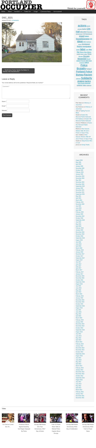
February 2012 (80, 391)
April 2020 (78, 210)
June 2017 (78, 264)
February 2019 (80, 228)
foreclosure (88, 34)
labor (82, 49)
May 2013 (78, 362)
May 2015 (78, 314)
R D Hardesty (79, 118)
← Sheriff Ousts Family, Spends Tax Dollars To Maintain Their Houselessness (16, 70)
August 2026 (79, 160)
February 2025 (80, 172)
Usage (36, 11)
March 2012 (79, 389)
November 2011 (80, 397)
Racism (88, 74)
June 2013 (78, 360)
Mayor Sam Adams (85, 52)
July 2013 (78, 357)
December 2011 (80, 395)
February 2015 (80, 320)
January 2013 (79, 369)
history (87, 36)
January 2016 (79, 298)
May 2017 (78, 266)
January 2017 (79, 274)
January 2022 (79, 188)
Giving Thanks (86, 144)
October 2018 (79, 236)
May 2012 (78, 385)
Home (3, 11)
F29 (84, 34)
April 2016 (78, 292)
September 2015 (80, 306)
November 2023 (80, 182)
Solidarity (86, 78)
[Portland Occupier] (48, 5)
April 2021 (78, 198)
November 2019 (80, 216)
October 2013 (79, 352)
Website (4, 110)
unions (79, 85)
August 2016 (79, 284)
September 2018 (80, 238)
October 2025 (79, 170)
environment (79, 34)
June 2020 (78, 208)
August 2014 (79, 332)
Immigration (86, 46)
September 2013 (80, 354)
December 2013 (80, 348)
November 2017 (80, 254)
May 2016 (78, 290)
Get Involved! (58, 11)
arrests (80, 29)
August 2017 (79, 260)
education (83, 32)
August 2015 (79, 308)
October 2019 (79, 218)
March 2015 (79, 318)
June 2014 (78, 336)
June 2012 (78, 383)
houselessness (82, 39)
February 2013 (80, 368)
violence (88, 85)
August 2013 (79, 356)
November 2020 (80, 204)
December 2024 (80, 176)
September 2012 (80, 377)
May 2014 (78, 338)
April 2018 (78, 246)
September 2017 (80, 258)
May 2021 (78, 196)
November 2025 (80, 168)
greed (81, 36)
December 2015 (80, 300)
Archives (17, 11)
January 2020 (79, 214)
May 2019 (78, 224)
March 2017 (79, 270)
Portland (88, 69)
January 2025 (79, 174)
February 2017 (80, 272)
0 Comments (15, 20)
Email (4, 106)
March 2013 (79, 365)
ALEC (88, 26)
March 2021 (79, 200)
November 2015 (80, 302)
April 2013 (78, 363)
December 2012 (80, 371)
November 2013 (80, 349)
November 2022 (80, 184)
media (78, 54)
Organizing (81, 62)
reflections (78, 78)
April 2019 (78, 226)
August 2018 (79, 240)
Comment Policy (45, 11)
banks (84, 29)
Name (4, 101)
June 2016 (78, 288)
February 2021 (80, 202)
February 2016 (80, 296)
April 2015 (78, 316)
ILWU (84, 41)
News (89, 54)
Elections (89, 32)
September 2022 (80, 186)
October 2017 (79, 256)
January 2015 (79, 322)
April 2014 (78, 340)
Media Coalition (83, 54)
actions (82, 25)
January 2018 (79, 252)
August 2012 (79, 379)
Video (84, 85)
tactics (88, 81)
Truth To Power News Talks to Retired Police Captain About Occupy (55, 429)
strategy (81, 81)
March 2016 (79, 294)
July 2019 (78, 222)
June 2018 (78, 244)
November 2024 (80, 178)
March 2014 (79, 342)
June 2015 (78, 312)
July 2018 (78, 242)
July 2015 (78, 310)
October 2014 (79, 328)
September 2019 (80, 220)
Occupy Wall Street (86, 60)
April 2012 (78, 387)
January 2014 (79, 346)
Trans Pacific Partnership (84, 83)
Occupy (81, 56)
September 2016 (80, 282)
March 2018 (79, 248)
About (10, 11)
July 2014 (78, 334)
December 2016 (80, 276)
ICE (91, 39)
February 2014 (80, 344)
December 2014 (80, 324)
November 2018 (80, 234)
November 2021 (80, 192)
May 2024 (78, 180)
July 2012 (78, 381)
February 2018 (80, 250)
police (87, 62)
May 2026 (78, 162)
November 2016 (80, 278)
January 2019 (79, 230)
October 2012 (79, 376)
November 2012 (80, 373)
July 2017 (78, 262)
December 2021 (80, 190)
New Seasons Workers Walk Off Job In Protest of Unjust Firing (82, 130)
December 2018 (80, 232)
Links (87, 49)
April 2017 (78, 268)
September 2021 (80, 194)
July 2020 (78, 206)
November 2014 (80, 326)
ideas (80, 41)
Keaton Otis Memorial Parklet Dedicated (84, 125)
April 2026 (78, 164)
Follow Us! (27, 11)
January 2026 (79, 166)
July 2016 (78, 286)
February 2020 (80, 212)
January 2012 (79, 393)
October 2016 (79, 280)
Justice (78, 49)
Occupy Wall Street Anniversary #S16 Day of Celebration (72, 427)
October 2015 (79, 304)
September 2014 (80, 330)
